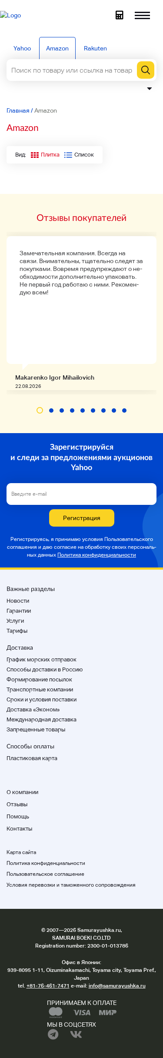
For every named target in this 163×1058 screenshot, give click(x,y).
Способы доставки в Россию (45, 669)
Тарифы (17, 630)
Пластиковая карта (32, 758)
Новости (18, 600)
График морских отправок (42, 659)
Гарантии (19, 610)
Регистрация (81, 517)
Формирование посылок (39, 679)
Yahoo (22, 48)
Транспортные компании (40, 689)
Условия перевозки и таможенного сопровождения (71, 885)
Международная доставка (42, 719)
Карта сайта (21, 852)
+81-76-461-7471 (48, 986)
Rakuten (95, 48)
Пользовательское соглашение (45, 874)
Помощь (18, 816)
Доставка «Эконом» (33, 709)
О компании (22, 792)
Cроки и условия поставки (42, 699)
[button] (39, 410)
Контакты (19, 828)
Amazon (57, 48)
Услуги (15, 620)
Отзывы (17, 804)
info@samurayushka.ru (117, 986)
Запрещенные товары (36, 729)
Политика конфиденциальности (96, 555)
